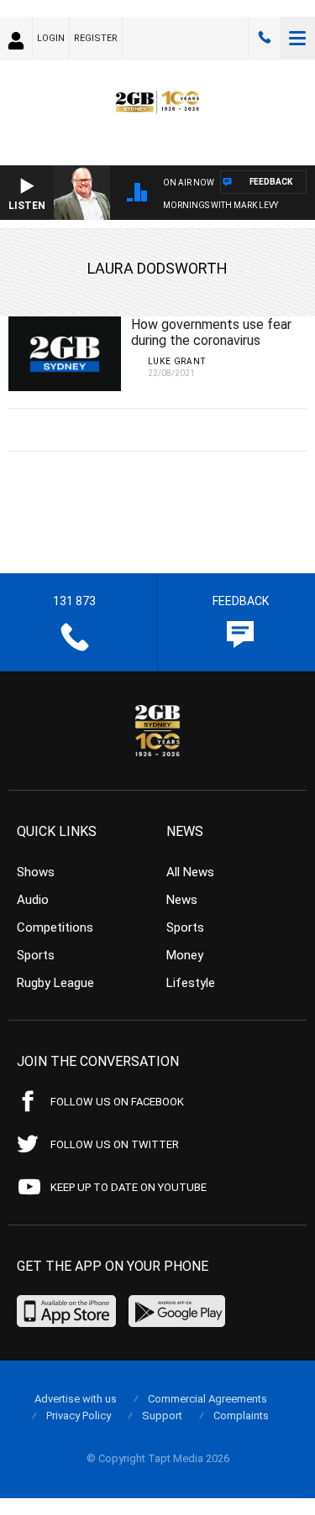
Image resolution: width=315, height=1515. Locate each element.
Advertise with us (75, 1398)
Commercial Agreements (207, 1398)
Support (162, 1415)
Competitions (55, 927)
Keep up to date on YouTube (128, 1187)
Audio (33, 899)
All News (190, 872)
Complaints (241, 1415)
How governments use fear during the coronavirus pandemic (211, 340)
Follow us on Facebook (117, 1101)
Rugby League (55, 982)
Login (51, 38)
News (181, 899)
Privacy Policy (78, 1415)
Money (184, 955)
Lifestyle (190, 982)
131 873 (265, 38)
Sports (36, 955)
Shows (36, 872)
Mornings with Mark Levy (220, 205)
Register (96, 38)
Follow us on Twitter (114, 1144)
